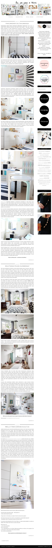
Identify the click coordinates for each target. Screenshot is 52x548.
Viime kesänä (3, 201)
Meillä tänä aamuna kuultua (17, 427)
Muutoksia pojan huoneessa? (17, 266)
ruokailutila (47, 167)
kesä (40, 160)
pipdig (50, 546)
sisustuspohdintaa (45, 160)
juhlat (40, 153)
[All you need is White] (26, 8)
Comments (31, 420)
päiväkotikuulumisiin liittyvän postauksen (14, 438)
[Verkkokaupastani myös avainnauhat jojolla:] (44, 145)
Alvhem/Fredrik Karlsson (14, 418)
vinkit (42, 173)
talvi (46, 173)
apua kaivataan (42, 151)
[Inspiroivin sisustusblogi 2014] (44, 83)
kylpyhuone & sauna (42, 168)
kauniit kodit (45, 180)
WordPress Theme (42, 546)
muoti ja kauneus (46, 153)
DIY (50, 165)
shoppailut (47, 151)
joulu (40, 158)
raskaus (49, 171)
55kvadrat (8, 418)
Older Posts (5, 540)
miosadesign (40, 156)
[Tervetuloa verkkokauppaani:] (44, 27)
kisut (39, 173)
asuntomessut (41, 178)
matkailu (45, 162)
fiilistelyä (43, 158)
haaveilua (44, 185)
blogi (50, 156)
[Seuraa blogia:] (44, 103)
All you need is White (9, 546)
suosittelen (43, 167)
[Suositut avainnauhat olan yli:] (44, 212)
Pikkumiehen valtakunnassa (17, 23)
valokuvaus (47, 183)
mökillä (47, 170)
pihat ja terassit (42, 182)
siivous (44, 170)
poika (44, 173)
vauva (44, 183)
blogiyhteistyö (45, 165)
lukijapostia (45, 171)
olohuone (40, 180)
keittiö (49, 180)
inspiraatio (46, 156)
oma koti (46, 178)
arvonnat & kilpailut (44, 155)
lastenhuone (47, 168)
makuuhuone (40, 170)
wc (42, 153)
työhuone (40, 167)
